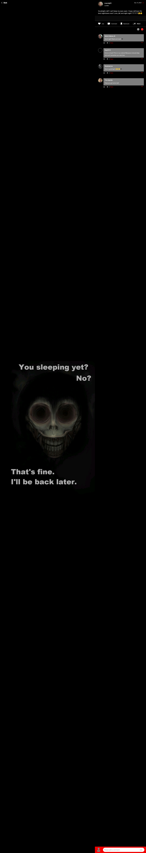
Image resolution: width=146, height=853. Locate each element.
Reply (111, 43)
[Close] (4, 2)
